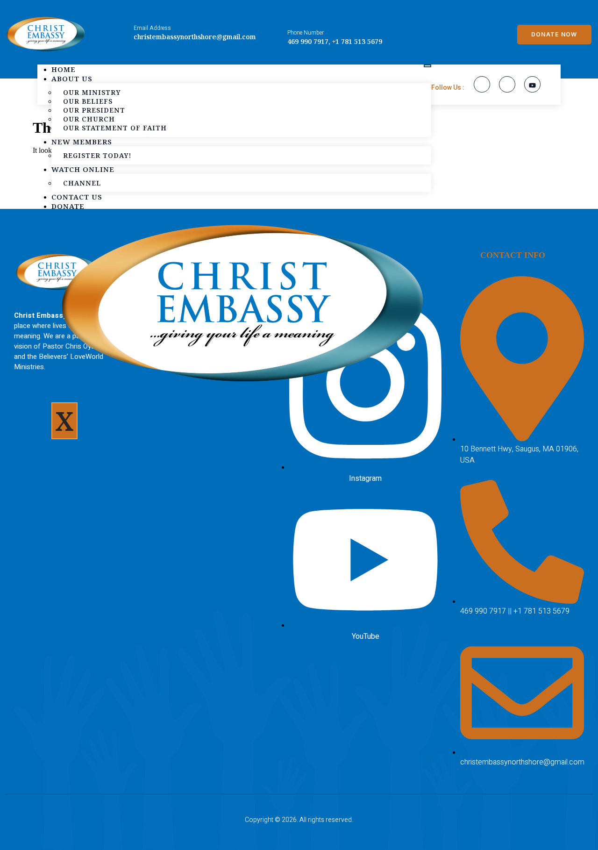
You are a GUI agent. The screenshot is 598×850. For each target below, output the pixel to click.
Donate (68, 206)
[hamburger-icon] (427, 65)
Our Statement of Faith (115, 127)
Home (63, 69)
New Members (81, 141)
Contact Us (76, 196)
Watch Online (82, 169)
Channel (82, 183)
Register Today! (97, 155)
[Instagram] (507, 84)
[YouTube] (532, 84)
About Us (72, 78)
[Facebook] (482, 84)
